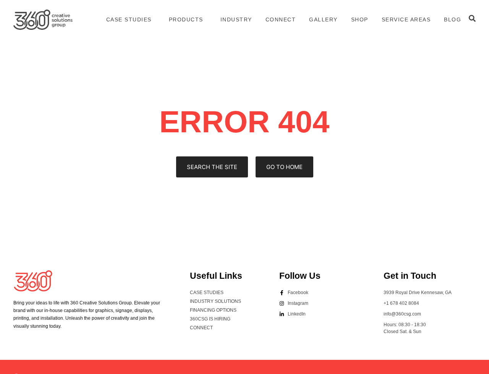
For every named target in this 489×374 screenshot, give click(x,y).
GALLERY (323, 19)
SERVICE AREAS (406, 19)
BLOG (452, 19)
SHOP (359, 19)
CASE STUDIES (129, 19)
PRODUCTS (186, 19)
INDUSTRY (236, 19)
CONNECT (281, 19)
